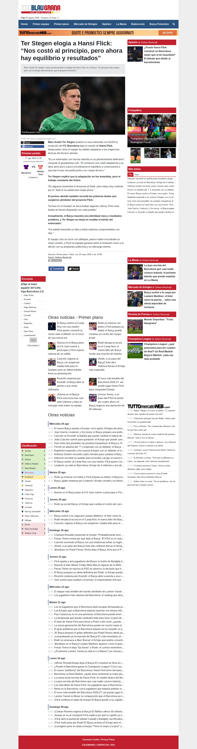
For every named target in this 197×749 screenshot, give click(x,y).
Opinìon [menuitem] (106, 24)
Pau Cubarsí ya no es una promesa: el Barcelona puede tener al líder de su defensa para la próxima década (113, 614)
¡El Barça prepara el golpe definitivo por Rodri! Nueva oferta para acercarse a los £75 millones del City (110, 632)
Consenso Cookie (90, 739)
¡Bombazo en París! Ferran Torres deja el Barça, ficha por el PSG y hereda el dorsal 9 (100, 549)
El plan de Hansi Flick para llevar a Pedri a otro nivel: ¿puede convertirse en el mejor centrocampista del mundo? (115, 621)
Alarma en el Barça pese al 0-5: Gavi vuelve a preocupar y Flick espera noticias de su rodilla (104, 492)
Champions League (139, 339)
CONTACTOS (103, 745)
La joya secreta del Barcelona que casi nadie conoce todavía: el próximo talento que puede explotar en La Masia (115, 681)
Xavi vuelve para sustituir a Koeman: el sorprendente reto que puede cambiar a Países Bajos (104, 580)
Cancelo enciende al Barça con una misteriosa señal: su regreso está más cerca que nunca (104, 542)
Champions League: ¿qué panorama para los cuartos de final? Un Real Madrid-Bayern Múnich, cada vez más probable (159, 351)
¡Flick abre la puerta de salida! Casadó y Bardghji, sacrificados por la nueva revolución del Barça (107, 719)
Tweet (75, 268)
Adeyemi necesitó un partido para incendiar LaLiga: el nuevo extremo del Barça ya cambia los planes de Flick (114, 458)
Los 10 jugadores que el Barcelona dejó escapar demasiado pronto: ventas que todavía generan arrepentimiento (115, 607)
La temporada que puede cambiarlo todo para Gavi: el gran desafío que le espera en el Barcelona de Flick (112, 618)
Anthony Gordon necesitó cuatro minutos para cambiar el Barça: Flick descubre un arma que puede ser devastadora (117, 454)
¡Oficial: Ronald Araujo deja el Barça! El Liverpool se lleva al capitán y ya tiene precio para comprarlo (109, 663)
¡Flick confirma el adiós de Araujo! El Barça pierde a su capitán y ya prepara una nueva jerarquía (106, 700)
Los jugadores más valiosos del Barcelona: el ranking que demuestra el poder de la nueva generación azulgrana (115, 595)
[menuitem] (173, 24)
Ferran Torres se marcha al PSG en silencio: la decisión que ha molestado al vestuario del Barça (106, 568)
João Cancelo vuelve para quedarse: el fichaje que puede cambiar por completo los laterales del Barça (110, 439)
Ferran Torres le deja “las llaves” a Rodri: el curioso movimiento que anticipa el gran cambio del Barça (109, 647)
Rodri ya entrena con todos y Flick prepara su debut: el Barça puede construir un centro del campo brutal (106, 330)
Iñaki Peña (28, 295)
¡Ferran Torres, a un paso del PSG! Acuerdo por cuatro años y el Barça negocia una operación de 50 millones (107, 402)
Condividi (57, 268)
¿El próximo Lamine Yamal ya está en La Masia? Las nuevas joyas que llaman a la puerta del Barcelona (111, 651)
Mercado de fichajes (140, 287)
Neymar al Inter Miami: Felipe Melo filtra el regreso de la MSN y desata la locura (97, 565)
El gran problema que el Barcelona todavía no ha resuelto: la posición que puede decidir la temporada (109, 629)
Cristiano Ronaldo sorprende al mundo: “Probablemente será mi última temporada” (99, 535)
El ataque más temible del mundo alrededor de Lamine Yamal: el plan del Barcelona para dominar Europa (112, 591)
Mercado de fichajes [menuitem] (85, 24)
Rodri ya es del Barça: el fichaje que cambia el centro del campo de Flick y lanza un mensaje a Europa (110, 504)
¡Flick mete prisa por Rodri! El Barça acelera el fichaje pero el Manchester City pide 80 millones (106, 722)
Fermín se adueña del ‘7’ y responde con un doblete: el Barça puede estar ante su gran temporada (107, 447)
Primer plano (62, 254)
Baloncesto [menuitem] (138, 24)
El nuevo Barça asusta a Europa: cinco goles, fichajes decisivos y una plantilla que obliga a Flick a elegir (111, 428)
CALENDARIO (88, 745)
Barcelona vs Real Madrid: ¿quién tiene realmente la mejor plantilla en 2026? (96, 674)
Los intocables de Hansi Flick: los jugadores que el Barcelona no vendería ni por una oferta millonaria (109, 685)
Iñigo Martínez (30, 307)
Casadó (27, 315)
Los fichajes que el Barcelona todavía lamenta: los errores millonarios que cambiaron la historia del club (110, 610)
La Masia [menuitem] (121, 24)
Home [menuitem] (24, 24)
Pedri (26, 327)
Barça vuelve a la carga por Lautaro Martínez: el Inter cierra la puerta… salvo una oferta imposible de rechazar (114, 516)
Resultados (33, 345)
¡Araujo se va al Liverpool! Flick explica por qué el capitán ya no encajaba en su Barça (101, 715)
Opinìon (133, 42)
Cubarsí (27, 303)
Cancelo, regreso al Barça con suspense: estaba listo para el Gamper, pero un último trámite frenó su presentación (64, 366)
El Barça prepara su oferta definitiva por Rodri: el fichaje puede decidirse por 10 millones (102, 572)
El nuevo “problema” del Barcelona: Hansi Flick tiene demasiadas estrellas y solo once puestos (106, 670)
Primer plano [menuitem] (61, 24)
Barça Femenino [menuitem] (159, 24)
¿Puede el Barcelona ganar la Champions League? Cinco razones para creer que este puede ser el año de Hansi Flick (119, 666)
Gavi (26, 319)
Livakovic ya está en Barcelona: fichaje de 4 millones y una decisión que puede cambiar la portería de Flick (112, 465)
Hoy (130, 174)
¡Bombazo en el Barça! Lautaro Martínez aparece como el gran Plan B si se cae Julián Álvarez (105, 644)
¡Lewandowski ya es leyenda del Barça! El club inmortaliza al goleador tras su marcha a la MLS (106, 636)
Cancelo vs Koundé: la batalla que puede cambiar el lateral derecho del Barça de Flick (101, 436)
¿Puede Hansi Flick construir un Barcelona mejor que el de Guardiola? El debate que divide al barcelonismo (159, 55)
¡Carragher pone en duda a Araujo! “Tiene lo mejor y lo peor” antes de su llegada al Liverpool (104, 726)
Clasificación (29, 445)
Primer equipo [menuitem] (41, 24)
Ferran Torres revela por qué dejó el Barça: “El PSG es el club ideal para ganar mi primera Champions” (110, 538)
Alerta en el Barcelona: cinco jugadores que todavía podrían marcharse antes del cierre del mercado (108, 688)
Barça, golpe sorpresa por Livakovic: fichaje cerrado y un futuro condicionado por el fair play (104, 480)
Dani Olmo (28, 331)
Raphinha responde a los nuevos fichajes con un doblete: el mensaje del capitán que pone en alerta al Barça (113, 450)
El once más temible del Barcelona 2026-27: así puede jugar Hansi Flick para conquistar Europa (106, 692)
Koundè (27, 299)
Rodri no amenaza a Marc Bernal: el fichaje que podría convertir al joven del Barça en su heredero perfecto (112, 640)
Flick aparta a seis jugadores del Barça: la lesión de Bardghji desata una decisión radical (102, 561)
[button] (33, 340)
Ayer (137, 174)
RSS (113, 745)
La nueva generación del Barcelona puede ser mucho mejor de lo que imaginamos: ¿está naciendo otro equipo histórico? (120, 625)
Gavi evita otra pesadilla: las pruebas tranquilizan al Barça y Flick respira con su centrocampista (106, 443)
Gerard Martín (30, 311)
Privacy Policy (108, 739)
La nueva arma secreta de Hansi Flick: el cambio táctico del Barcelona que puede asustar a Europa (108, 677)
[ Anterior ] (33, 177)
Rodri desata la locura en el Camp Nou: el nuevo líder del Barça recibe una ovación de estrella (105, 519)
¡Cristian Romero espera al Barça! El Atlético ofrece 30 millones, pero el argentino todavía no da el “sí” (109, 711)
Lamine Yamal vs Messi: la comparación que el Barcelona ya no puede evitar (96, 696)
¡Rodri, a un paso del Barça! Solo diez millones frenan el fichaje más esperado (97, 546)
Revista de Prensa (139, 314)
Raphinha (28, 323)
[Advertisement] (120, 10)
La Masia (133, 260)
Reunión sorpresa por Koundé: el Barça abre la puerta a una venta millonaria (96, 576)
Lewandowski (30, 335)
